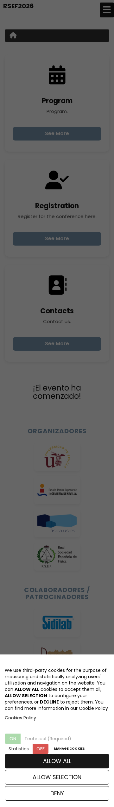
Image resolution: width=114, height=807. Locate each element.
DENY (57, 793)
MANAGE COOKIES (69, 748)
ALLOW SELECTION (57, 777)
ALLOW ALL (57, 761)
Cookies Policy (20, 718)
